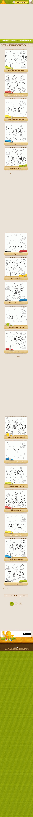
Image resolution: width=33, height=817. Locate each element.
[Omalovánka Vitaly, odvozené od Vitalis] (16, 532)
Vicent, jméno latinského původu (16, 119)
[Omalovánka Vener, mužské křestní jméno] (16, 557)
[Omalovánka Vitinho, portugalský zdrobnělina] (16, 581)
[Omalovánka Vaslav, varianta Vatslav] (16, 275)
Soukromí (16, 647)
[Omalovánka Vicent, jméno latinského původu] (16, 117)
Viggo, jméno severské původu (16, 351)
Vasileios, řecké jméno (16, 510)
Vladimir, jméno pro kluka (16, 168)
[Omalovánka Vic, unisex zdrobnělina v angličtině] (16, 459)
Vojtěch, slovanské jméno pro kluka (16, 437)
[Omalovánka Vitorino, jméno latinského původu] (16, 68)
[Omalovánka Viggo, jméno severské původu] (16, 349)
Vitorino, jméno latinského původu (16, 70)
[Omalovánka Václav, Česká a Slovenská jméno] (16, 92)
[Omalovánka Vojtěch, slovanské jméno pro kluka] (16, 434)
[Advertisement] (16, 21)
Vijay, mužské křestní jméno (16, 302)
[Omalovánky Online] (3, 2)
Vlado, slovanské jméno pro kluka (16, 486)
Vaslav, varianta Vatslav (16, 278)
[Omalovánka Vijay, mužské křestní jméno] (16, 300)
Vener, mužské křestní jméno (16, 559)
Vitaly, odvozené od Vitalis (16, 535)
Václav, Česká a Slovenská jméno (16, 95)
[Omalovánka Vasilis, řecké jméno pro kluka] (16, 141)
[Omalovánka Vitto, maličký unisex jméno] (16, 251)
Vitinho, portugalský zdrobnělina (16, 584)
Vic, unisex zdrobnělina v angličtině (16, 461)
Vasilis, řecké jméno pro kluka (16, 144)
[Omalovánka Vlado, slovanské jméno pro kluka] (16, 483)
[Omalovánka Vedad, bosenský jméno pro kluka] (16, 324)
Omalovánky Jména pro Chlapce (17, 595)
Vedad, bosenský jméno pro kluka (16, 327)
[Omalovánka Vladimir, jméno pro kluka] (16, 165)
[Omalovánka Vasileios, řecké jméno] (16, 508)
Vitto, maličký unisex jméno (16, 254)
